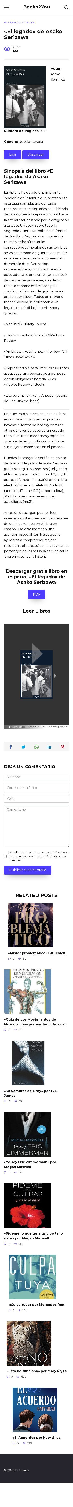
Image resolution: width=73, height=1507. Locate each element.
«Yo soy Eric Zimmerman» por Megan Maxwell (30, 1164)
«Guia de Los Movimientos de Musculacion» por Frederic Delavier (35, 1022)
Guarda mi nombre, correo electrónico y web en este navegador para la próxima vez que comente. (39, 856)
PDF (36, 594)
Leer (12, 154)
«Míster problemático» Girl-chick (36, 953)
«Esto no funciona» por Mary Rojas (37, 1371)
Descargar (35, 154)
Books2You (36, 7)
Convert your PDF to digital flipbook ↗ (47, 726)
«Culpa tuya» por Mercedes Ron (36, 1305)
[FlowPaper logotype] (17, 726)
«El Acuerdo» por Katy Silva (36, 1437)
